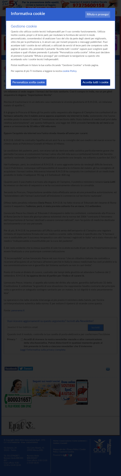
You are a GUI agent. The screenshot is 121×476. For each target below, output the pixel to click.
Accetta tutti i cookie (96, 82)
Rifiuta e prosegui (98, 14)
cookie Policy (69, 71)
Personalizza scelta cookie (28, 82)
